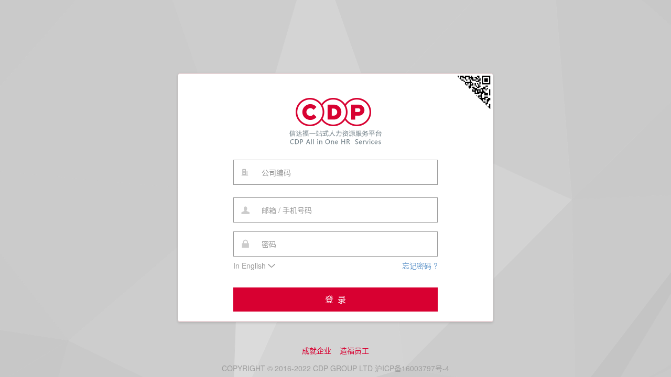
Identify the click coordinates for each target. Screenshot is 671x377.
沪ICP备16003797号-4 (412, 368)
